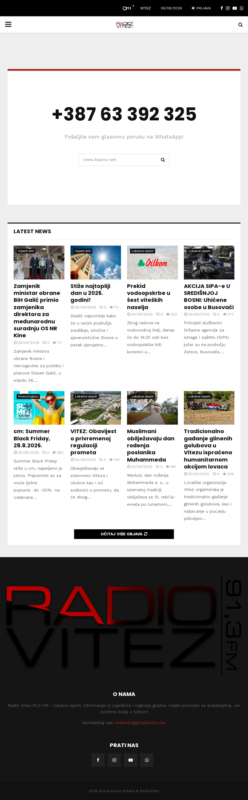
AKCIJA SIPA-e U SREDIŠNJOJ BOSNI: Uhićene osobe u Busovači (209, 296)
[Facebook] (98, 760)
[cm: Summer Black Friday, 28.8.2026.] (39, 408)
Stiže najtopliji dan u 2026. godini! (90, 293)
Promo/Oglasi (28, 396)
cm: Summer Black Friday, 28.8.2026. (32, 438)
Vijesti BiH (26, 251)
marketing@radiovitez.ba (140, 722)
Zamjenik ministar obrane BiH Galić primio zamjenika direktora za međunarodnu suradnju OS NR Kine (37, 310)
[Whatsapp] (147, 760)
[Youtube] (130, 760)
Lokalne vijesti (143, 251)
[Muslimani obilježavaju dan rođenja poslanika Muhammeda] (152, 408)
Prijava (203, 8)
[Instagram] (114, 760)
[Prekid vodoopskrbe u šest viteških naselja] (152, 262)
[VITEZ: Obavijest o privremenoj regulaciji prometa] (95, 408)
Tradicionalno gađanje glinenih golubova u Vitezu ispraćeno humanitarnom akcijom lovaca (208, 448)
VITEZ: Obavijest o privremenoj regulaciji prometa (93, 441)
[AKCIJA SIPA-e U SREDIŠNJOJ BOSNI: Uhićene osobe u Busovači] (209, 262)
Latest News (32, 231)
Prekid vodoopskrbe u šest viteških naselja (148, 296)
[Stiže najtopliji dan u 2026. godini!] (95, 262)
